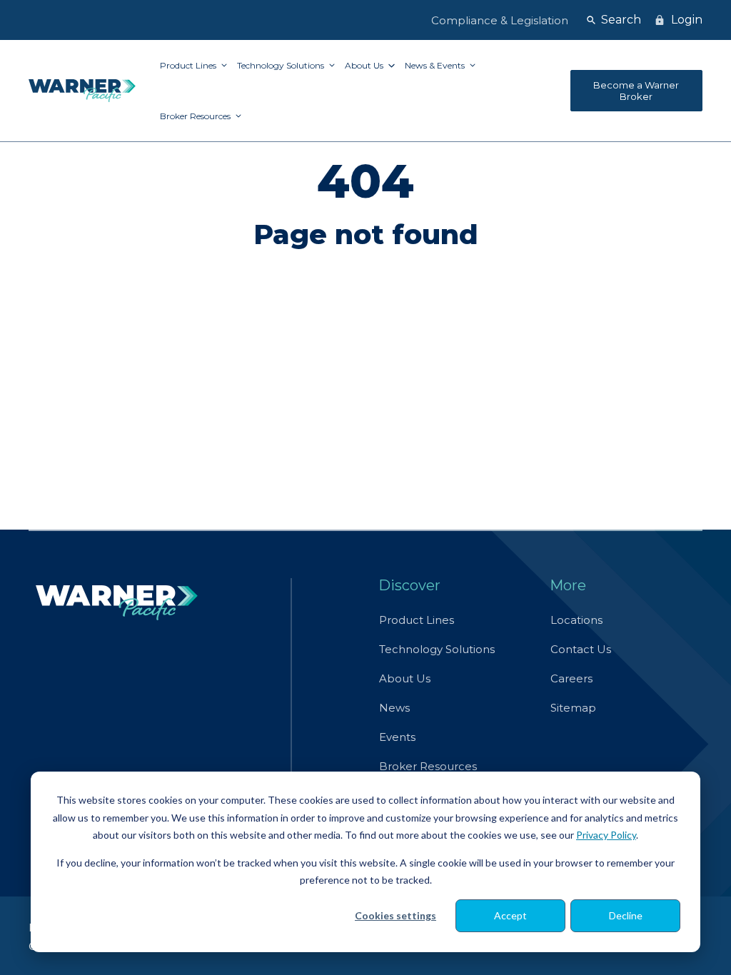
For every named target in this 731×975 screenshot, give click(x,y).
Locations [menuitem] (576, 620)
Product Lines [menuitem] (416, 620)
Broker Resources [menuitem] (428, 766)
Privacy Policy (606, 835)
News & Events (436, 65)
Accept (510, 915)
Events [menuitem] (397, 737)
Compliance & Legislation (499, 20)
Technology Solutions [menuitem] (437, 649)
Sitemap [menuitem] (573, 707)
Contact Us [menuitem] (580, 649)
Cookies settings (395, 915)
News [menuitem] (394, 707)
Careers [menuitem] (571, 678)
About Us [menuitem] (404, 678)
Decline (625, 915)
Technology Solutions (281, 65)
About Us (365, 65)
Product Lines (189, 65)
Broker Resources (196, 116)
